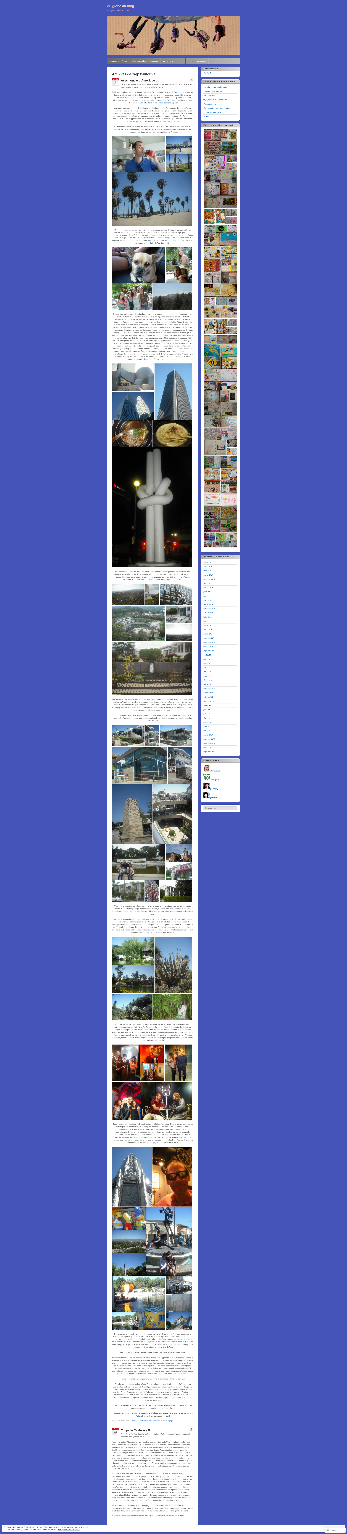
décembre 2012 (209, 739)
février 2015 (207, 630)
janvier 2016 (208, 604)
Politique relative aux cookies (69, 1530)
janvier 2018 (208, 575)
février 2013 (207, 731)
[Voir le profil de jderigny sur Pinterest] (210, 73)
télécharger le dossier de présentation (217, 108)
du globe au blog (120, 6)
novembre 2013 (209, 693)
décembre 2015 (209, 609)
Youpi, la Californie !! (135, 1430)
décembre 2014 (209, 638)
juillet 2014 (207, 659)
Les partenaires (209, 96)
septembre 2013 (209, 701)
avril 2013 (207, 722)
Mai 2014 (206, 668)
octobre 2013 (208, 697)
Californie (145, 1421)
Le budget (207, 117)
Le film (180, 61)
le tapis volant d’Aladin (118, 61)
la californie (132, 1421)
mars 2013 (207, 726)
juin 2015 (206, 621)
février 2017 (207, 583)
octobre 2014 (208, 647)
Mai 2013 (206, 718)
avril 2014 (207, 672)
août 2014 (207, 655)
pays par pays (168, 61)
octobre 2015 (208, 613)
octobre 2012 (208, 748)
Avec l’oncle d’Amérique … (140, 80)
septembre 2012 (209, 752)
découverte (153, 1421)
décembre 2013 (209, 689)
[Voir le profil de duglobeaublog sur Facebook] (204, 73)
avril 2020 (207, 562)
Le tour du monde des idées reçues (145, 61)
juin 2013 (206, 714)
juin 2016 (206, 596)
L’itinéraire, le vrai (209, 104)
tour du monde (162, 1421)
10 (191, 79)
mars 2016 (207, 600)
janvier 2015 (208, 634)
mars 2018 (207, 571)
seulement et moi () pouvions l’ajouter (157, 103)
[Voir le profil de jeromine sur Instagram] (207, 73)
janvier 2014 (208, 684)
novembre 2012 (209, 743)
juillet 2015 (207, 617)
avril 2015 (207, 625)
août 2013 (207, 705)
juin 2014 (206, 663)
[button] (139, 154)
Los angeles (170, 1515)
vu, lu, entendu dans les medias (215, 100)
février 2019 (207, 567)
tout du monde (179, 1515)
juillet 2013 (207, 710)
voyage (170, 1421)
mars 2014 (207, 676)
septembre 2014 (209, 651)
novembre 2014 (209, 642)
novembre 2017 (209, 579)
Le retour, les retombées (197, 61)
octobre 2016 (208, 588)
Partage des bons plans (212, 112)
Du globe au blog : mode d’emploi (215, 87)
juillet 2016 (207, 592)
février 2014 (207, 680)
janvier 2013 (208, 735)
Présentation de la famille (212, 91)
